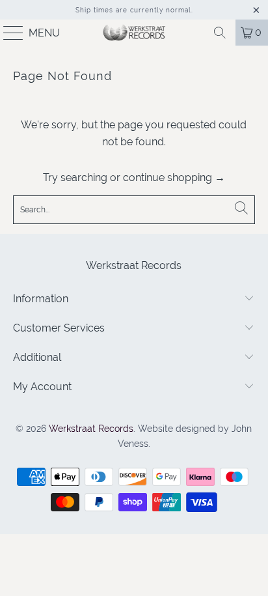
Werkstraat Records (91, 428)
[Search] (220, 33)
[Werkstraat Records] (134, 33)
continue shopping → (174, 177)
